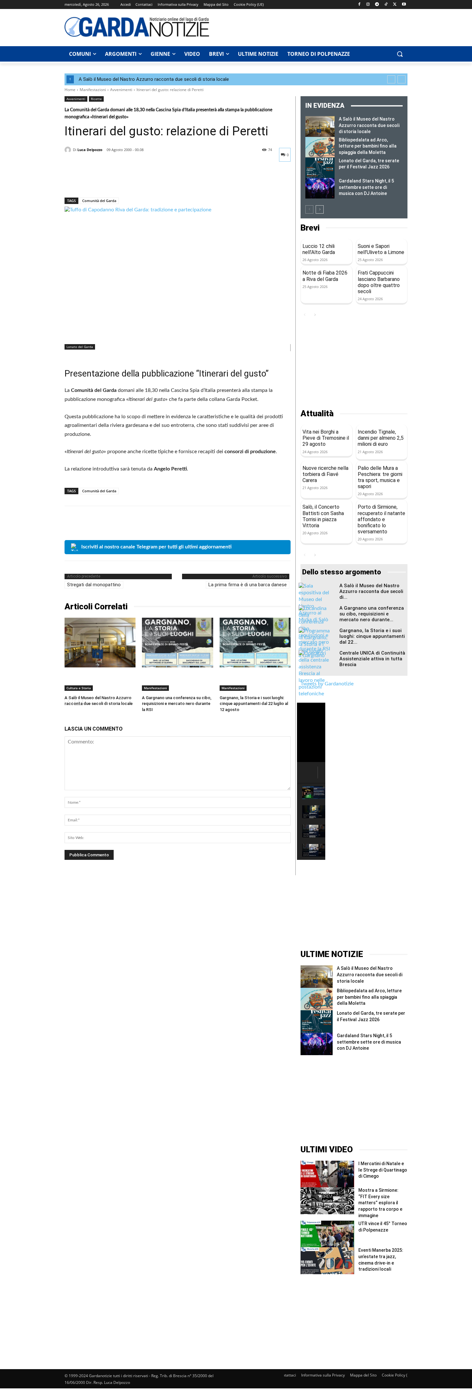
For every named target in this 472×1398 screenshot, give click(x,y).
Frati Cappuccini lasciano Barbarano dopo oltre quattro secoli (379, 282)
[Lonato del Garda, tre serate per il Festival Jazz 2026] (320, 168)
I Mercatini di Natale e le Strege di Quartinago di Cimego (382, 1170)
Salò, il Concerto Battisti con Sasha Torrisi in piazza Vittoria (323, 516)
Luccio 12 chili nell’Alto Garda (318, 249)
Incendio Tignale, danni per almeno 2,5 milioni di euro (381, 438)
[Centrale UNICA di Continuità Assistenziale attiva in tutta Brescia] (315, 673)
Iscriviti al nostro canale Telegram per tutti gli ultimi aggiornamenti (156, 546)
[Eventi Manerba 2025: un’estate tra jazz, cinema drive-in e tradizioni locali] (327, 1260)
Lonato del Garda (79, 346)
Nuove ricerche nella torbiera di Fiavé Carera (325, 474)
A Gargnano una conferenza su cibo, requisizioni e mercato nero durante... (371, 614)
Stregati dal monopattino (94, 585)
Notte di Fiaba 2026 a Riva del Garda (324, 276)
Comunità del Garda (99, 200)
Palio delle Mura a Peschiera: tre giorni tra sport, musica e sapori (380, 477)
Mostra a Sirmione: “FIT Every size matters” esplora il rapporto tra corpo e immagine (380, 1203)
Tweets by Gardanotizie (327, 683)
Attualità (317, 413)
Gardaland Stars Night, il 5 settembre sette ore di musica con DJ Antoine (366, 187)
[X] (394, 4)
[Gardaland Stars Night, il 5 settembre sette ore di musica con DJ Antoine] (320, 188)
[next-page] (320, 209)
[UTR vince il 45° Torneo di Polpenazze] (327, 1234)
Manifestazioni (93, 89)
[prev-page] (309, 209)
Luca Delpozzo (89, 149)
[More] (130, 180)
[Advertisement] (312, 26)
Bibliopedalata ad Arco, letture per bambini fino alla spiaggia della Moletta (368, 146)
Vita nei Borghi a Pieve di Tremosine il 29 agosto (325, 438)
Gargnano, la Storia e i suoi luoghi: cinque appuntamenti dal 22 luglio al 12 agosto (254, 703)
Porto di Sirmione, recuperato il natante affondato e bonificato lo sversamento (381, 519)
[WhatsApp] (115, 180)
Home (70, 89)
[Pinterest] (100, 180)
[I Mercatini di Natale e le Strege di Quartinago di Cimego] (327, 1174)
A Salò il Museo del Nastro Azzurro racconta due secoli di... (371, 591)
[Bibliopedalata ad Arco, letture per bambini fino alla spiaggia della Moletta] (320, 147)
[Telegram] (377, 4)
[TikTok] (386, 4)
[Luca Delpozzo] (69, 150)
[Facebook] (359, 4)
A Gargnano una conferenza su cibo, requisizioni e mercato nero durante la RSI (176, 703)
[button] (399, 54)
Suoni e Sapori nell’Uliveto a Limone (381, 249)
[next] (402, 79)
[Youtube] (403, 4)
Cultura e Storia (78, 688)
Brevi (310, 228)
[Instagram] (368, 4)
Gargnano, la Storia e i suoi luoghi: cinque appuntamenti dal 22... (372, 636)
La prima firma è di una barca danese (247, 585)
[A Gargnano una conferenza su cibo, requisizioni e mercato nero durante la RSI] (177, 642)
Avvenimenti (121, 89)
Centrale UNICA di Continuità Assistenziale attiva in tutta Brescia (372, 658)
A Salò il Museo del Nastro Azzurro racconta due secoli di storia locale (154, 79)
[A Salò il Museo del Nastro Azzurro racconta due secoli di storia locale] (100, 642)
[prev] (391, 79)
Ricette (96, 99)
